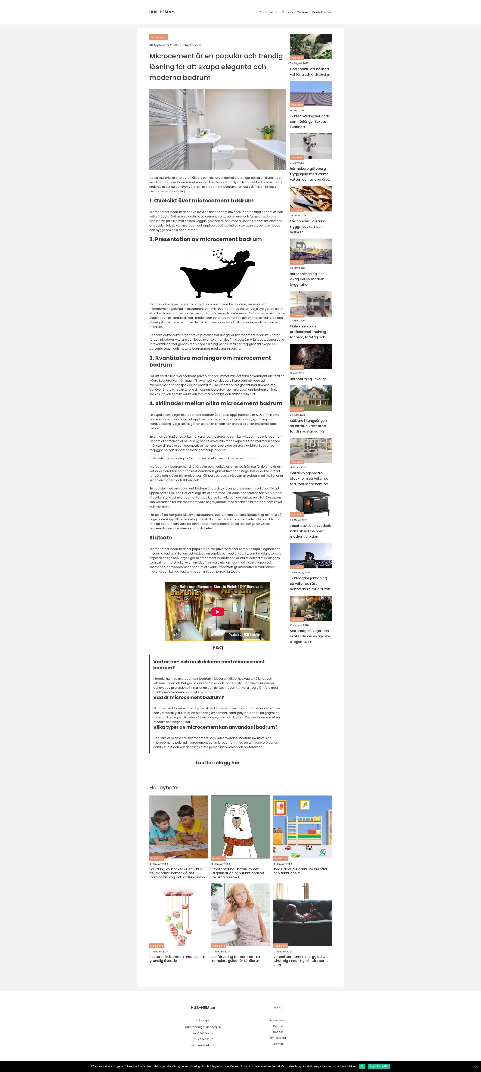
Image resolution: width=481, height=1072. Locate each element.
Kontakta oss (322, 12)
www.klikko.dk (206, 1045)
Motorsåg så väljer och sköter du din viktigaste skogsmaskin (310, 636)
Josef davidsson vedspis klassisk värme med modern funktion (311, 531)
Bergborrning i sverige (308, 379)
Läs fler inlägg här (218, 762)
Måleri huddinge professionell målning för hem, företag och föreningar (308, 332)
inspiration (297, 57)
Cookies (303, 12)
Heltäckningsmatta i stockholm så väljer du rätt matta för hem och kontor (310, 479)
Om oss (287, 12)
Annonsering (269, 12)
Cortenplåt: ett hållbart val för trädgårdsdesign (310, 72)
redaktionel (158, 37)
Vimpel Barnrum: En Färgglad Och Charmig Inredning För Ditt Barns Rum (301, 961)
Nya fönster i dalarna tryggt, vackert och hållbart (307, 226)
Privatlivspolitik (379, 1066)
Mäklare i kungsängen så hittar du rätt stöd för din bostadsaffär (308, 426)
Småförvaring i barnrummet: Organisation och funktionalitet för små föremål (238, 873)
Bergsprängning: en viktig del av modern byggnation (307, 279)
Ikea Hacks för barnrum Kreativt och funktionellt (300, 871)
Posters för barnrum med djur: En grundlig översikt (177, 959)
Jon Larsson (193, 45)
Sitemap (278, 1044)
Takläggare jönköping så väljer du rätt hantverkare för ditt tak (310, 584)
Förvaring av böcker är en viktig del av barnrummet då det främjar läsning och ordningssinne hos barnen (178, 873)
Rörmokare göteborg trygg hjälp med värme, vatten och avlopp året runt (309, 174)
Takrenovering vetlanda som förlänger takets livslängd (310, 121)
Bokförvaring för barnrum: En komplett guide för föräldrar (235, 959)
